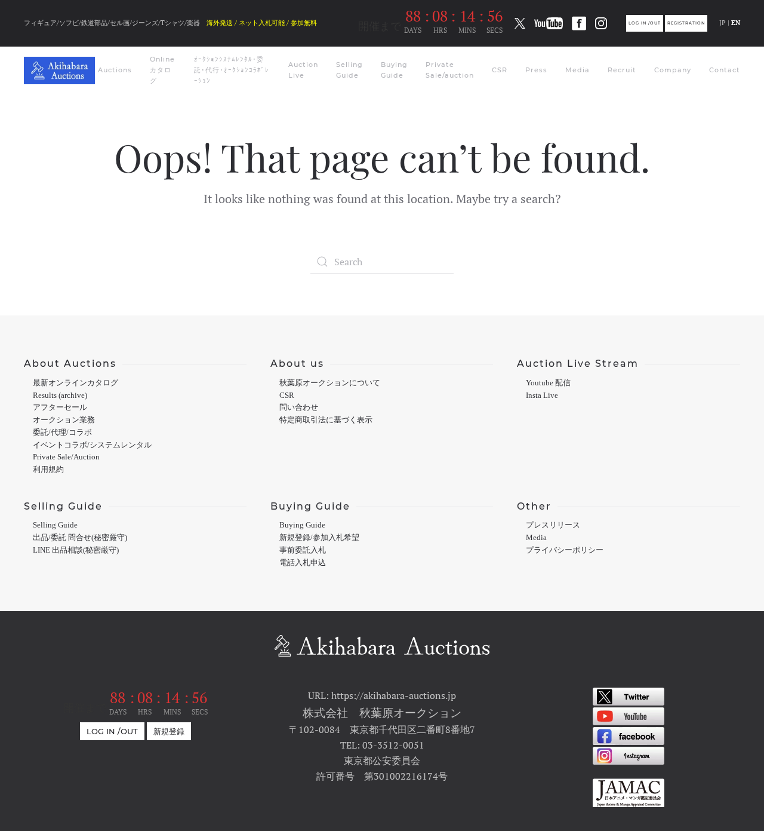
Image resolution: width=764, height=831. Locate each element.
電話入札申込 (302, 563)
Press (536, 70)
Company (672, 70)
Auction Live (303, 69)
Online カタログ (162, 70)
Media (577, 70)
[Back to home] (61, 70)
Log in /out (645, 23)
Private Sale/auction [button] (450, 69)
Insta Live (542, 395)
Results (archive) (60, 395)
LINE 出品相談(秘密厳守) (76, 550)
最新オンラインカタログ (75, 383)
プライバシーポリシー (564, 550)
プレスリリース (553, 525)
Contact (724, 70)
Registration (686, 23)
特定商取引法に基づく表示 (325, 420)
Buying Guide (394, 69)
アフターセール (60, 407)
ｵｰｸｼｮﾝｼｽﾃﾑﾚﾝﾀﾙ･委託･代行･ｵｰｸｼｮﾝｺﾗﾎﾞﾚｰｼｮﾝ (231, 70)
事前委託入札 (302, 550)
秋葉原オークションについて (329, 383)
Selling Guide (349, 69)
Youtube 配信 (548, 383)
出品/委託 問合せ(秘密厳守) (80, 537)
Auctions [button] (115, 70)
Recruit (622, 70)
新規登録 (168, 731)
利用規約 (48, 469)
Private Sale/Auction (66, 457)
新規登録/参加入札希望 (319, 537)
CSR (499, 70)
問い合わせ (298, 407)
